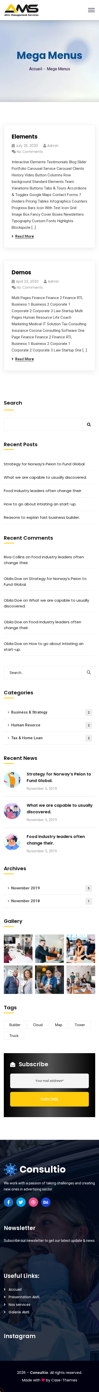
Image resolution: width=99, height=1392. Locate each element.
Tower (80, 1025)
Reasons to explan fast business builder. (42, 517)
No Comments (30, 151)
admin (53, 145)
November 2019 (50, 888)
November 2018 (50, 901)
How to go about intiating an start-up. (40, 504)
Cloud (38, 1025)
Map (58, 1025)
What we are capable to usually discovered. (45, 477)
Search (13, 402)
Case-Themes (64, 1380)
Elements (25, 137)
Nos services (19, 1304)
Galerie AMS (19, 1312)
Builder (15, 1025)
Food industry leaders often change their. (43, 490)
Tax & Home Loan (50, 738)
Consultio (39, 1372)
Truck (14, 1035)
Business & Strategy (50, 712)
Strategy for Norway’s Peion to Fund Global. (44, 464)
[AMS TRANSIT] (21, 9)
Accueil (35, 69)
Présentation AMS (24, 1297)
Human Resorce (50, 725)
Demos (21, 272)
